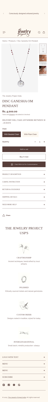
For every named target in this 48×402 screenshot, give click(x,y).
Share (8, 215)
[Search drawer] (39, 32)
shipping (12, 114)
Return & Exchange (11, 189)
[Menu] (4, 32)
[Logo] (24, 32)
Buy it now (24, 157)
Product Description (11, 174)
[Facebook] (8, 384)
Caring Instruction (11, 182)
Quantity (5, 142)
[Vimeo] (19, 384)
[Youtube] (14, 384)
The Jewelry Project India (12, 96)
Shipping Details (9, 197)
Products (12, 41)
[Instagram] (3, 384)
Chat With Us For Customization (26, 164)
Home (4, 41)
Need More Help (9, 204)
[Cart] (43, 32)
